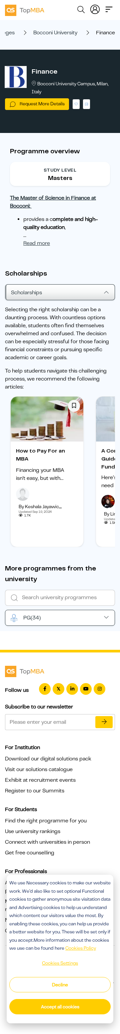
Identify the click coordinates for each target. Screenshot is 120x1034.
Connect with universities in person (47, 842)
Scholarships (26, 292)
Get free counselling (29, 852)
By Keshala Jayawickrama (45, 507)
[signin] (95, 8)
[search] (81, 10)
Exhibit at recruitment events (40, 780)
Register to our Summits (34, 790)
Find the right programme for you (46, 820)
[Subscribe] (104, 722)
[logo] (24, 9)
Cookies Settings (60, 963)
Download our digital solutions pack (48, 758)
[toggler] (109, 8)
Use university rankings (32, 831)
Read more (36, 243)
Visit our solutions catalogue (39, 769)
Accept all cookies (60, 1007)
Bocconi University (55, 32)
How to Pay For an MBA (40, 455)
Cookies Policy (80, 948)
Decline (60, 985)
